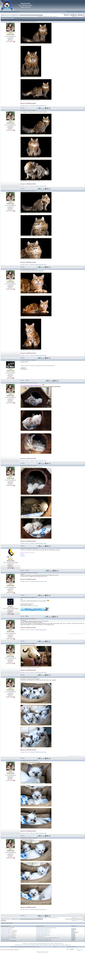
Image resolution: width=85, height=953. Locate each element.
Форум (19, 944)
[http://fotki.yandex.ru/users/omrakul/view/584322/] (36, 783)
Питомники (28, 944)
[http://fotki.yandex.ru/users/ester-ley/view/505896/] (36, 494)
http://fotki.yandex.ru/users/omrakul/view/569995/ (30, 236)
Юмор (63, 944)
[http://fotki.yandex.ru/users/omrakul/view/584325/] (36, 725)
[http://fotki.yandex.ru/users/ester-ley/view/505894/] (36, 453)
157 (37, 465)
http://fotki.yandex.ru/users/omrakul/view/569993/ (30, 157)
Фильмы (57, 944)
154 (36, 269)
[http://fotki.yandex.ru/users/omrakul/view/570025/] (36, 293)
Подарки (53, 944)
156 (37, 382)
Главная (16, 944)
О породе (49, 939)
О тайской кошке (25, 943)
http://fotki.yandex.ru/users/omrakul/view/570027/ (30, 350)
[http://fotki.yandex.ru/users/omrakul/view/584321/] (36, 703)
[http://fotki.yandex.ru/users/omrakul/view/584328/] (36, 828)
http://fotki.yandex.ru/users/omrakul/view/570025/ (30, 293)
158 (37, 548)
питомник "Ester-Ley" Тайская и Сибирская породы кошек (33, 105)
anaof (10, 548)
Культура (48, 929)
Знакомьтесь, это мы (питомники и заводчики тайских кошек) (28, 16)
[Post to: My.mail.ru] (46, 188)
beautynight (10, 597)
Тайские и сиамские (41, 943)
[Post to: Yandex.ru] (44, 188)
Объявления (33, 944)
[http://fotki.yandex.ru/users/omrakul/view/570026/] (36, 316)
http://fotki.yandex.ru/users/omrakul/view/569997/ (30, 77)
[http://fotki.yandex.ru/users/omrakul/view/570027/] (30, 349)
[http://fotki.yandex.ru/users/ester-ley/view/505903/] (36, 407)
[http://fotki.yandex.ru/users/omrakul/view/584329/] (36, 860)
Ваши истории (60, 943)
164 (37, 760)
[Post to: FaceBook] (40, 188)
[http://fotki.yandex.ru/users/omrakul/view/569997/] (30, 76)
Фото (25, 944)
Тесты (61, 944)
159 (37, 572)
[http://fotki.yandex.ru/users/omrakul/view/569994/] (36, 180)
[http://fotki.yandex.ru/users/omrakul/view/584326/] (36, 747)
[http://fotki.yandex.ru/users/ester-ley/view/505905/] (36, 538)
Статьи (22, 944)
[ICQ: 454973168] (27, 616)
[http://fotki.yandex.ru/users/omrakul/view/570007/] (36, 99)
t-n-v (10, 21)
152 (36, 110)
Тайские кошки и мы (15, 16)
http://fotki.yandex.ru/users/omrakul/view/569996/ (30, 259)
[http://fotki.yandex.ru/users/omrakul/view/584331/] (36, 904)
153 (36, 190)
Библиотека (46, 944)
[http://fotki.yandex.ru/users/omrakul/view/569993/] (36, 157)
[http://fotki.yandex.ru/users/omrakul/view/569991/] (36, 134)
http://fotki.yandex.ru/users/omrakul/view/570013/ (30, 44)
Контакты (66, 944)
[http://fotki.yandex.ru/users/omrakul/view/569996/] (36, 258)
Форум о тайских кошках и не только (6, 16)
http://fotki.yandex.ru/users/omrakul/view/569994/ (30, 180)
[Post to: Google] (42, 188)
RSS (69, 944)
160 (36, 597)
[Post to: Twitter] (38, 188)
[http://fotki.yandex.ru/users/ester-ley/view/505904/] (36, 430)
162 (36, 643)
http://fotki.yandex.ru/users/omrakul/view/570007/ (30, 100)
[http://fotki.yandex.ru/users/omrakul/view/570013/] (36, 43)
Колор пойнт (35, 943)
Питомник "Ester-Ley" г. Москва (42, 16)
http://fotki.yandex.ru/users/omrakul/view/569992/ (30, 213)
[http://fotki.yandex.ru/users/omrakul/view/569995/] (36, 235)
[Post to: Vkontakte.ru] (50, 188)
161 (36, 618)
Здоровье (54, 927)
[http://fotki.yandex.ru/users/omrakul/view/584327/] (36, 806)
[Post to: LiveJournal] (48, 188)
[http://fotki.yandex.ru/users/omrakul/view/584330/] (36, 882)
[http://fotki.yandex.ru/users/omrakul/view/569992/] (36, 212)
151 (36, 21)
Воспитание (47, 943)
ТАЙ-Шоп (37, 944)
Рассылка (50, 944)
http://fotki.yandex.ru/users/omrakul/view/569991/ (30, 134)
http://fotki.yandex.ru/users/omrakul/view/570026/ (30, 316)
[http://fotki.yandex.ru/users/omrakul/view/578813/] (36, 666)
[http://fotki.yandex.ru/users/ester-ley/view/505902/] (36, 516)
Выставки (41, 944)
